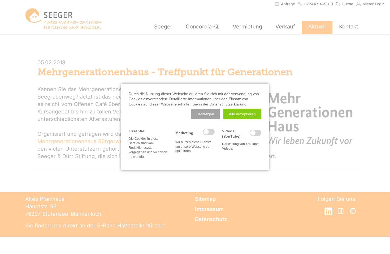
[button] (205, 114)
